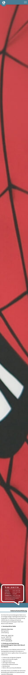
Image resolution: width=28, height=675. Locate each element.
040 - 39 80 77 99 (12, 587)
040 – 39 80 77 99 (9, 635)
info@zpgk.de (8, 639)
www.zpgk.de (9, 640)
